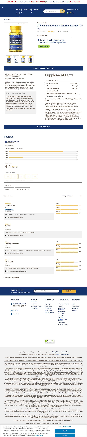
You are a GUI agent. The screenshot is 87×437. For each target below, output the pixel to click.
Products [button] (18, 9)
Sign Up (69, 291)
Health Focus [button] (27, 9)
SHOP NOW (44, 46)
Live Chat (16, 314)
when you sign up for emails (20, 291)
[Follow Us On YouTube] (47, 330)
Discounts (36, 9)
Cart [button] (72, 13)
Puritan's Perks (48, 310)
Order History (48, 306)
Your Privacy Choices (62, 320)
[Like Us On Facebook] (39, 330)
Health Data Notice (63, 324)
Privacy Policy (61, 311)
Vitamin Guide (75, 306)
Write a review (64, 31)
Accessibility (61, 322)
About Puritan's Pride (63, 304)
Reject (65, 430)
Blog (73, 304)
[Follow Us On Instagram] (43, 330)
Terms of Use (65, 352)
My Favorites (48, 308)
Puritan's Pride (8, 20)
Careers (60, 306)
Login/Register (48, 304)
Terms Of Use (61, 313)
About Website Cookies (62, 317)
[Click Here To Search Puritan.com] (62, 11)
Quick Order (75, 308)
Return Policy (34, 308)
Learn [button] (17, 13)
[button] (36, 342)
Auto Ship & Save (49, 312)
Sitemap (74, 310)
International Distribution (61, 309)
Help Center (34, 304)
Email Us (15, 310)
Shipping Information (36, 306)
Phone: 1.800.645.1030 (20, 303)
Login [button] (76, 9)
